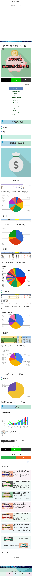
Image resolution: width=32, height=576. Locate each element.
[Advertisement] (16, 25)
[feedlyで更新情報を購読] (8, 457)
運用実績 (4, 442)
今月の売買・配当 (16, 91)
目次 (14, 88)
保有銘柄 (17, 440)
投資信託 (16, 108)
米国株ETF (17, 106)
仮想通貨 (16, 112)
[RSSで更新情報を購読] (23, 457)
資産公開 (23, 440)
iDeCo (15, 110)
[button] (26, 80)
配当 (16, 95)
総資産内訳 (15, 100)
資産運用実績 (10, 440)
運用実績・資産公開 (16, 97)
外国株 (16, 104)
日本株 (16, 102)
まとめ (13, 114)
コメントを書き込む (16, 557)
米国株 (15, 93)
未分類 (4, 440)
